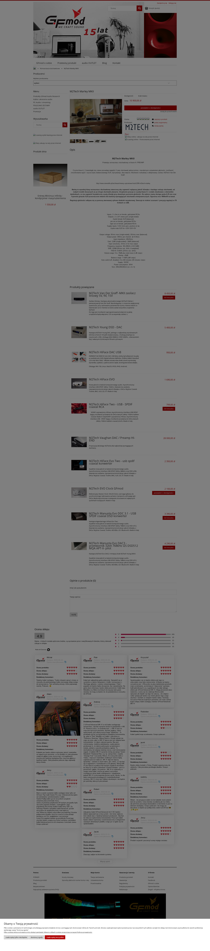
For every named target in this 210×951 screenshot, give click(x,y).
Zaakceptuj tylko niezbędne (16, 937)
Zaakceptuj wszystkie (55, 937)
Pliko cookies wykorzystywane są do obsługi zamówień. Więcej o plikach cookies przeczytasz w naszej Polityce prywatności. (48, 932)
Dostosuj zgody (37, 937)
